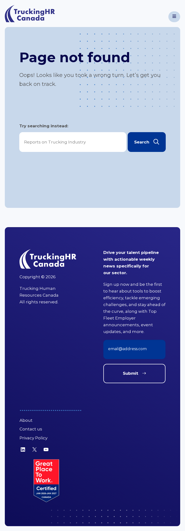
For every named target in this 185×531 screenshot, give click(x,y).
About (26, 420)
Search (141, 142)
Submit (130, 373)
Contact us (31, 429)
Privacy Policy (33, 438)
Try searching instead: (43, 125)
